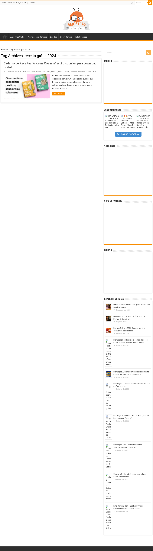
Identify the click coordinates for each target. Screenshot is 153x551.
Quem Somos (66, 37)
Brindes (53, 37)
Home (32, 3)
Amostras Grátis (17, 37)
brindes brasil (63, 72)
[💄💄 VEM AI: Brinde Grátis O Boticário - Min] (128, 122)
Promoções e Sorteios (37, 37)
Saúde (88, 72)
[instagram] (132, 3)
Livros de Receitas (77, 72)
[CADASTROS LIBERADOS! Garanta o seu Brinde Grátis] (112, 122)
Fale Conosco (81, 37)
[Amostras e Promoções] (76, 18)
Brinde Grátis (30, 72)
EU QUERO (58, 93)
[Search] (150, 2)
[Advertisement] (128, 83)
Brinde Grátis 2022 (43, 72)
